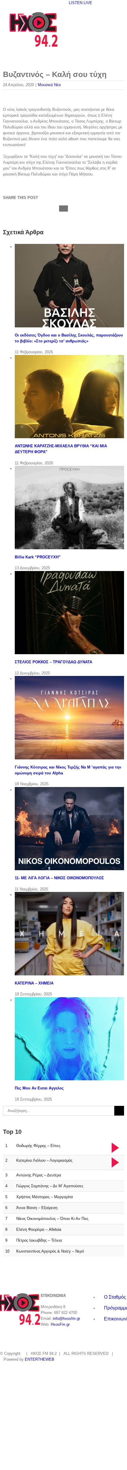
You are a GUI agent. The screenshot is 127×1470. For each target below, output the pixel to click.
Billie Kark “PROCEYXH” (38, 557)
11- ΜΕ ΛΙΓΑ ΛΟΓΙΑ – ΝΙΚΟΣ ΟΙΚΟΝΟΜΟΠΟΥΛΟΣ (59, 878)
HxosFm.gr (60, 1324)
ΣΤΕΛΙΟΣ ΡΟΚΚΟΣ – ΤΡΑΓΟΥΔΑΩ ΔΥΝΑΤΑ (53, 662)
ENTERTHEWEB (39, 1359)
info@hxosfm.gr (66, 1318)
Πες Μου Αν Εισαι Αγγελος (39, 1088)
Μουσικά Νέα (49, 85)
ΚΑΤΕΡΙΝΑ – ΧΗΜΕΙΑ (34, 983)
